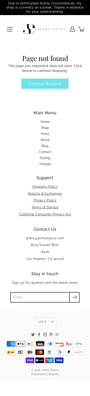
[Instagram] (45, 334)
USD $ (42, 321)
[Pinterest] (51, 334)
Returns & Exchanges (45, 193)
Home (45, 122)
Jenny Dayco (50, 370)
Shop (45, 128)
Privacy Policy (45, 200)
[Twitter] (33, 334)
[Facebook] (39, 334)
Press (45, 134)
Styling (45, 158)
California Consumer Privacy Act (45, 214)
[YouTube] (57, 334)
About (45, 140)
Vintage (45, 164)
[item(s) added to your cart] (81, 29)
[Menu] (10, 29)
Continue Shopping (45, 84)
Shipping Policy (45, 186)
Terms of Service (45, 207)
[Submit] (74, 297)
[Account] (72, 29)
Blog (45, 146)
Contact (45, 152)
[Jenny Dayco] (45, 29)
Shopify (53, 374)
